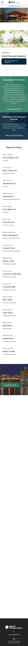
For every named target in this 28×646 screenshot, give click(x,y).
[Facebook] (14, 632)
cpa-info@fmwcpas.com (14, 634)
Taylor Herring (7, 313)
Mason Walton (8, 300)
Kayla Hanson (7, 326)
